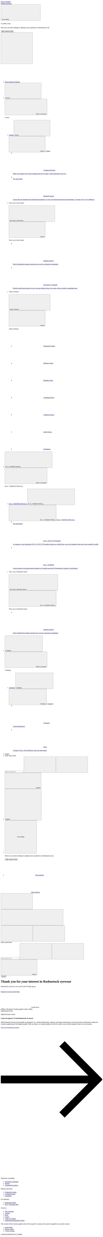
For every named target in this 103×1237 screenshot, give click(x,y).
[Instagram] (16, 1161)
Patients (3, 3)
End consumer (9, 82)
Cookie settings (10, 1231)
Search (38, 787)
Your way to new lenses (17, 220)
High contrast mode (7, 31)
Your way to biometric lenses (18, 589)
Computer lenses (10, 1194)
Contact (7, 1213)
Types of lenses (14, 309)
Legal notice (9, 1227)
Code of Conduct (10, 1219)
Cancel (4, 976)
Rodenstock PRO (10, 1203)
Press (6, 1215)
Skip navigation (6, 2)
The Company (9, 1211)
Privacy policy (9, 1229)
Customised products (11, 1185)
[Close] (49, 933)
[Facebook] (16, 1145)
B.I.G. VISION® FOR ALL (13, 466)
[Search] (40, 765)
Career (7, 754)
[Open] (32, 917)
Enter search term (10, 756)
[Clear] (72, 765)
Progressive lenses (10, 1192)
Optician (9, 3)
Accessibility (5, 19)
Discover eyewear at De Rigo (10, 992)
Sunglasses (8, 1196)
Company (9, 650)
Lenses (8, 98)
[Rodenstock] (16, 78)
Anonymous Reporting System (14, 1220)
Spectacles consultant (11, 1182)
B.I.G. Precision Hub (11, 1204)
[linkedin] (16, 1176)
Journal (7, 1183)
